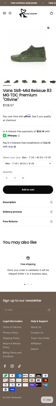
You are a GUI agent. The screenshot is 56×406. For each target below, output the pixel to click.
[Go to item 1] (7, 81)
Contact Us (37, 332)
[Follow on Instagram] (12, 366)
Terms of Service (12, 327)
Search (34, 349)
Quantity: (8, 171)
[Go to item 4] (34, 81)
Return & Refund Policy (11, 345)
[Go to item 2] (16, 81)
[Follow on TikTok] (19, 366)
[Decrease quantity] (6, 178)
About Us (36, 327)
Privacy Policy (10, 332)
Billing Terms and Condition (12, 354)
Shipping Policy (11, 338)
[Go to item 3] (25, 81)
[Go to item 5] (44, 81)
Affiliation (36, 343)
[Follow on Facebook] (5, 366)
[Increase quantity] (23, 178)
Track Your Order (40, 338)
